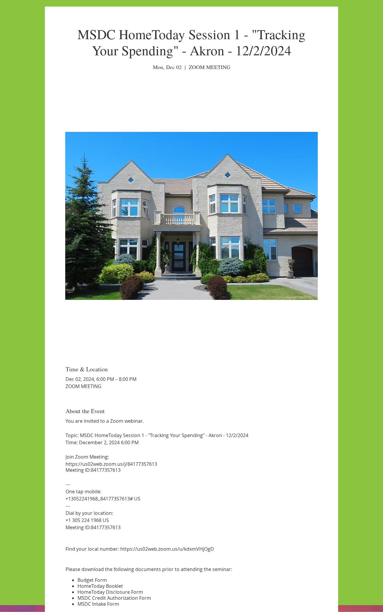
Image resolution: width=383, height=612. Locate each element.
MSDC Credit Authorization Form (114, 598)
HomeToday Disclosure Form (110, 592)
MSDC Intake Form (98, 604)
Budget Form (92, 580)
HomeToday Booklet (100, 586)
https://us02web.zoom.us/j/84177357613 (111, 464)
